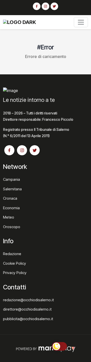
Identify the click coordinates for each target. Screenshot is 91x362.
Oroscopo (11, 226)
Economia (11, 207)
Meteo (8, 217)
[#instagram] (45, 6)
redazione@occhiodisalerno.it (28, 299)
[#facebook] (36, 6)
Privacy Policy (15, 272)
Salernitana (12, 189)
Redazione (12, 253)
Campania (11, 179)
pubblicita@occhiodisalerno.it (28, 318)
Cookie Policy (14, 263)
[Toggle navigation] (81, 22)
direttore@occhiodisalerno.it (27, 309)
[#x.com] (54, 6)
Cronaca (10, 198)
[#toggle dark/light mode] (59, 346)
